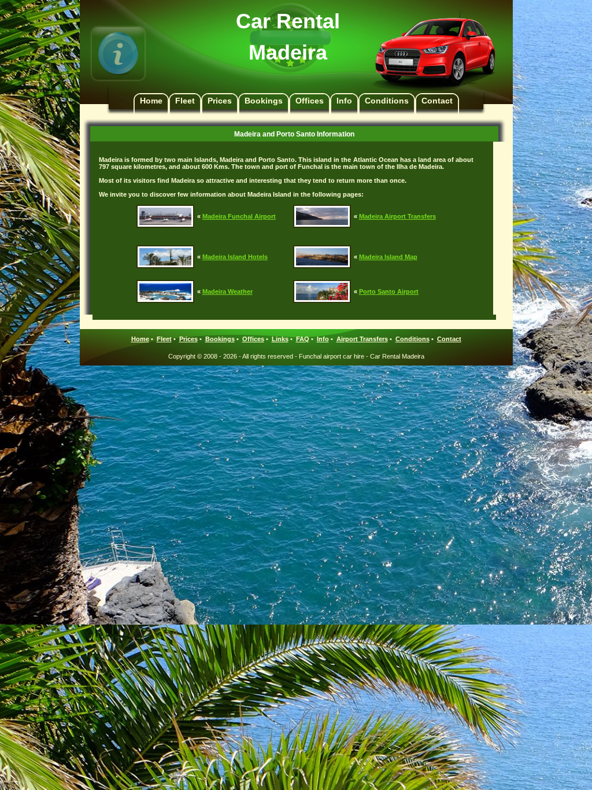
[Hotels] (165, 248)
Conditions (387, 100)
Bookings (264, 100)
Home (151, 100)
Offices (309, 100)
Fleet (185, 100)
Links (280, 338)
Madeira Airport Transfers (397, 216)
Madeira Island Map (388, 256)
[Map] (322, 248)
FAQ (302, 338)
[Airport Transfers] (322, 208)
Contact (437, 100)
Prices (220, 100)
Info (344, 100)
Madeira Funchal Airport (239, 216)
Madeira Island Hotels (235, 256)
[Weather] (165, 283)
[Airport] (165, 208)
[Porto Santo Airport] (322, 283)
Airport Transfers (362, 338)
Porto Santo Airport (389, 291)
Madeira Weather (227, 291)
